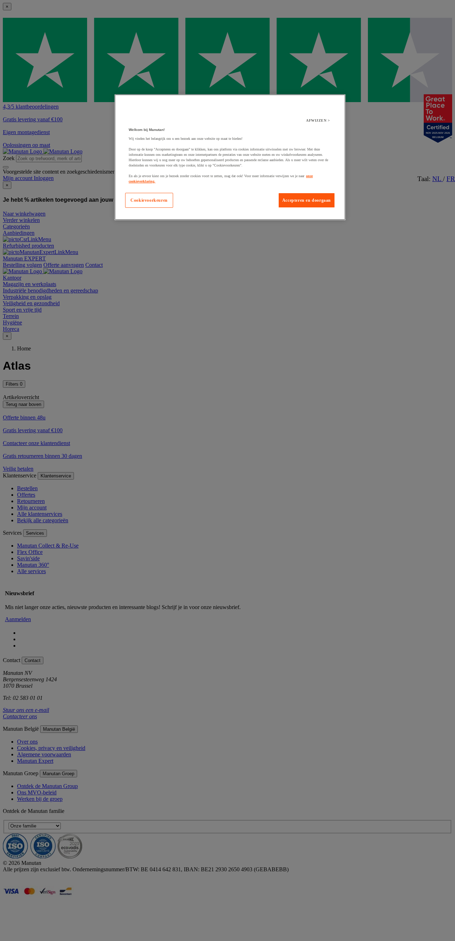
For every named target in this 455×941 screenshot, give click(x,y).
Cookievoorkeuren (149, 200)
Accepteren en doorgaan (306, 200)
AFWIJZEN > (318, 120)
